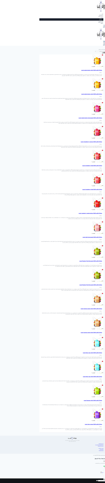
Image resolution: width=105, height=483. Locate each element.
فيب (102, 469)
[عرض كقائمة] (102, 53)
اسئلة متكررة (101, 449)
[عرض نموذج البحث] (104, 25)
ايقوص (102, 23)
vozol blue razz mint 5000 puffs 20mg (92, 376)
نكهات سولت (100, 474)
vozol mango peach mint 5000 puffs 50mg (91, 308)
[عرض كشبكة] (104, 53)
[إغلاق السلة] (104, 461)
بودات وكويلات (100, 21)
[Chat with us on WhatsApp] (104, 466)
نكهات (102, 472)
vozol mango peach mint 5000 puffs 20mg (91, 332)
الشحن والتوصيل (100, 448)
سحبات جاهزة (100, 16)
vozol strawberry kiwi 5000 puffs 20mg (92, 189)
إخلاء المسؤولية (101, 450)
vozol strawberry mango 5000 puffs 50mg (91, 142)
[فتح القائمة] (104, 42)
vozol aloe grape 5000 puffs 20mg (93, 424)
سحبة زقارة (101, 15)
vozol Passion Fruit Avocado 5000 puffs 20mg (90, 285)
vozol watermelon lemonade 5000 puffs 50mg (90, 118)
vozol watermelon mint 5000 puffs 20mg (91, 94)
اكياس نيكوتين (100, 22)
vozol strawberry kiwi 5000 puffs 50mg (92, 165)
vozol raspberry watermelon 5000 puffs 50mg (90, 213)
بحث (97, 480)
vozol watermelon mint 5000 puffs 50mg (91, 70)
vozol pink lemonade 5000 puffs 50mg (92, 237)
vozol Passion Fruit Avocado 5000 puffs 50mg (90, 261)
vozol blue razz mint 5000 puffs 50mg (92, 353)
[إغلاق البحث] (104, 479)
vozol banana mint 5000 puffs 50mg (93, 400)
